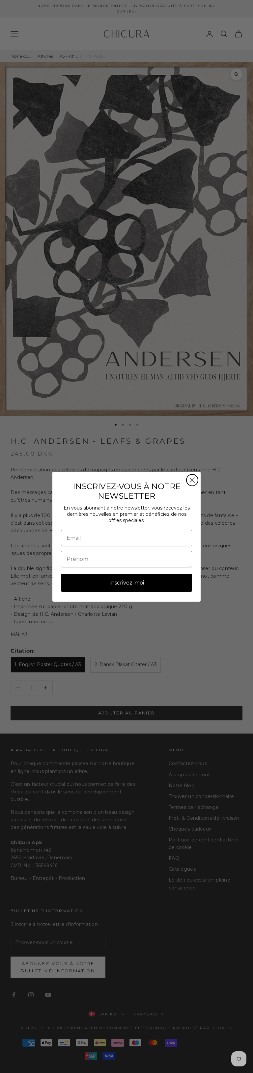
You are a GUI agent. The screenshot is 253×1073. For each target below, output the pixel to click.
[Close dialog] (192, 480)
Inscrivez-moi (126, 583)
